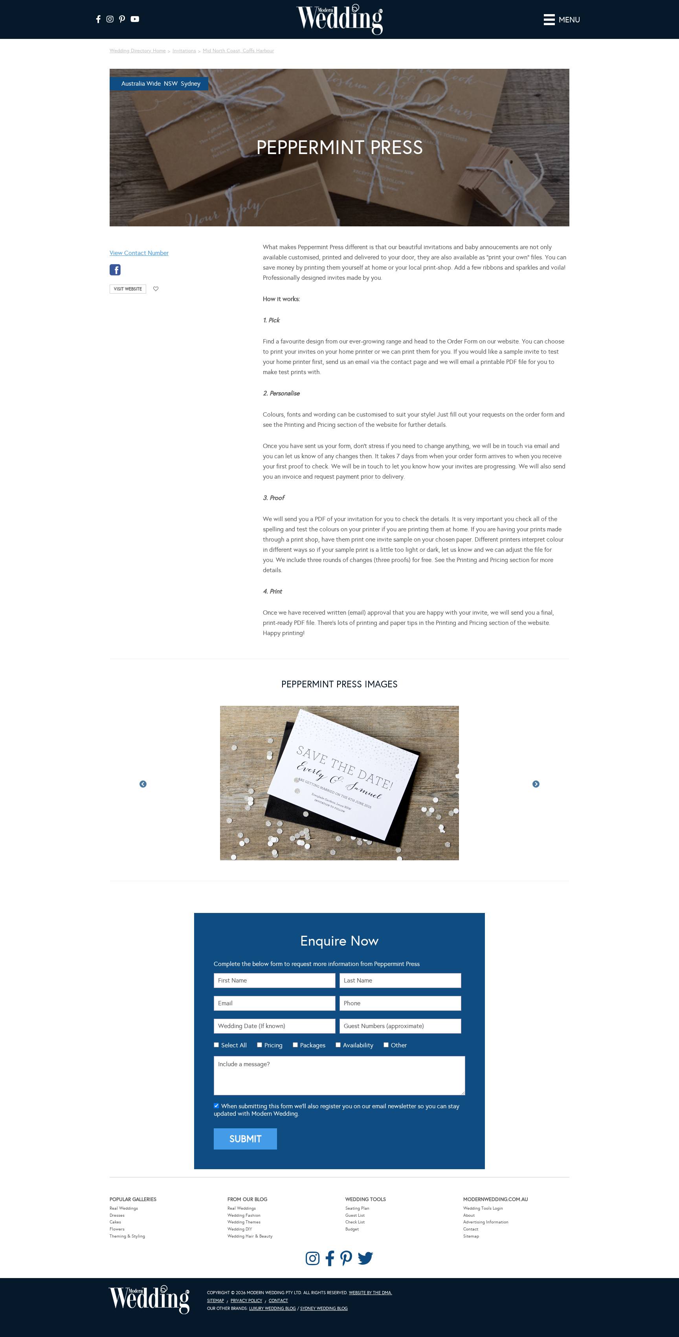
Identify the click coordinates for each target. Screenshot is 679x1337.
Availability (358, 1045)
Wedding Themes (244, 1222)
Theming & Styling (127, 1236)
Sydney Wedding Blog (324, 1308)
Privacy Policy (246, 1300)
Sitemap (471, 1236)
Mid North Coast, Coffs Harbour (238, 51)
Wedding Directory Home (138, 51)
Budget (352, 1229)
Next (536, 784)
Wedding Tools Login (483, 1208)
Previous (143, 784)
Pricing (273, 1045)
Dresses (117, 1215)
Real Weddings (124, 1208)
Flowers (117, 1229)
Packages (312, 1045)
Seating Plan (357, 1208)
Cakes (115, 1222)
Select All (234, 1045)
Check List (355, 1222)
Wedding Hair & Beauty (250, 1236)
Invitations (184, 51)
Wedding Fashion (244, 1215)
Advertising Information (485, 1222)
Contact (470, 1229)
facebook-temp (115, 269)
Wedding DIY (240, 1229)
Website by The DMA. (370, 1292)
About (469, 1215)
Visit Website (128, 289)
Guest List (355, 1215)
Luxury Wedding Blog (272, 1308)
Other (399, 1045)
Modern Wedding (148, 1300)
